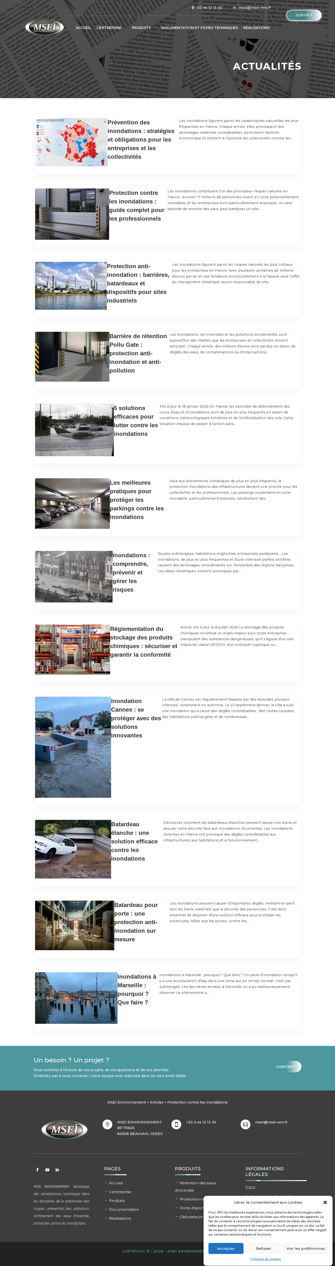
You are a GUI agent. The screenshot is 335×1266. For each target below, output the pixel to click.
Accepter (226, 1248)
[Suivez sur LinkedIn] (57, 1170)
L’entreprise (120, 1191)
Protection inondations (201, 1199)
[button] (325, 1202)
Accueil (83, 28)
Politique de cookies (265, 1259)
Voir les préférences (305, 1248)
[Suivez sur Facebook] (37, 1170)
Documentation (124, 1209)
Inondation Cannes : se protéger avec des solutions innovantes (136, 718)
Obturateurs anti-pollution (204, 1216)
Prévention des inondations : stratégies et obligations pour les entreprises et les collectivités (141, 139)
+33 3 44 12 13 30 (201, 1122)
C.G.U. (250, 1187)
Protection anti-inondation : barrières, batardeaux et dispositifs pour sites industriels (138, 283)
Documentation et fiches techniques (199, 28)
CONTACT (304, 15)
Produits (141, 28)
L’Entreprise (109, 28)
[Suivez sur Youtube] (47, 1170)
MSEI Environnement (126, 1102)
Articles (156, 1102)
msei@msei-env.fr (271, 1122)
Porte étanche (193, 1208)
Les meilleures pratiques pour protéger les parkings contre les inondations (137, 499)
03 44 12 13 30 (209, 7)
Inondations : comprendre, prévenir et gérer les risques (131, 572)
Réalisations (256, 28)
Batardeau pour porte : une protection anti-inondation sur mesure (136, 922)
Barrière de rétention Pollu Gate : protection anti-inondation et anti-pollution (138, 353)
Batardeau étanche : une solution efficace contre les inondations (134, 841)
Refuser (263, 1248)
